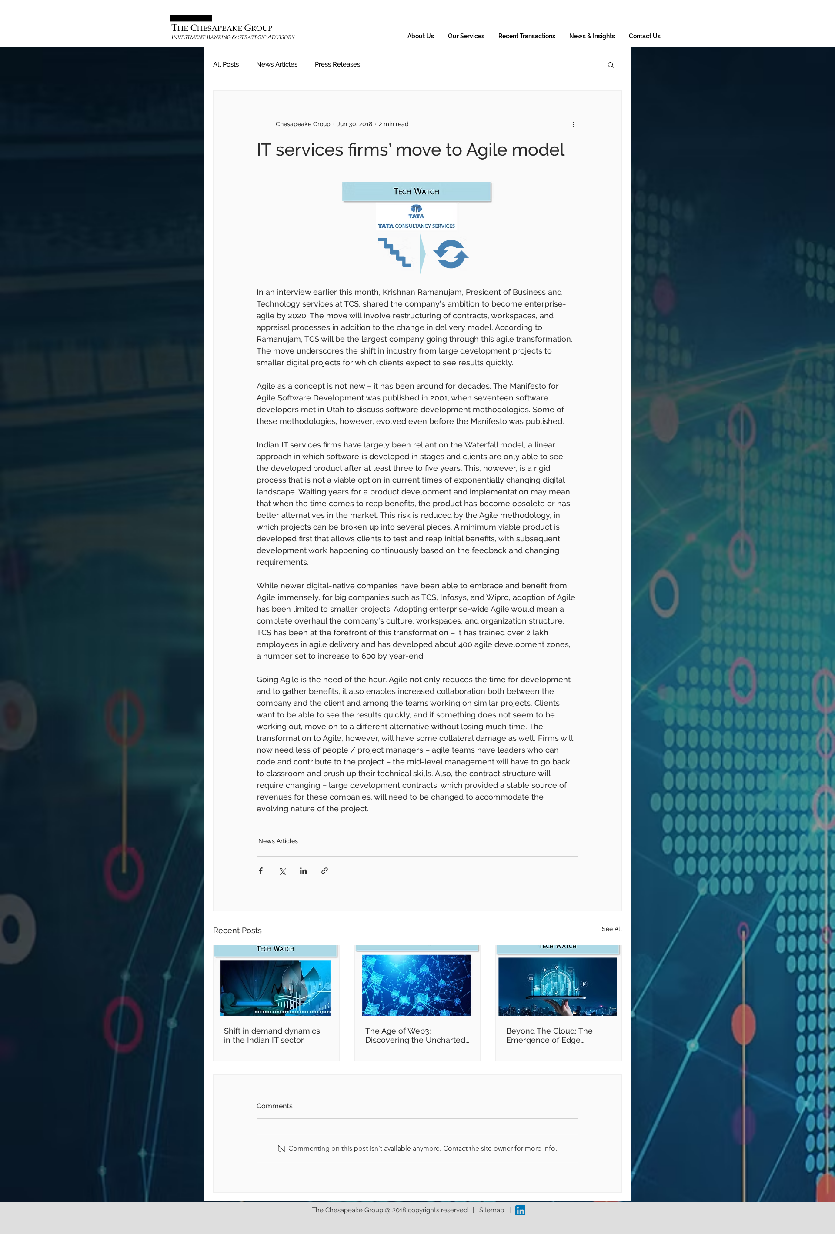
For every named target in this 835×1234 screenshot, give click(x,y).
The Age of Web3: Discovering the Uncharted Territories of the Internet (415, 1035)
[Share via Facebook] (261, 871)
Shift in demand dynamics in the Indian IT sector (272, 1035)
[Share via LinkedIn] (303, 871)
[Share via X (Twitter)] (282, 871)
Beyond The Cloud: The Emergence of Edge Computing (549, 1035)
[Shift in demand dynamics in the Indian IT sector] (276, 980)
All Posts (226, 64)
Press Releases (337, 64)
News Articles (276, 64)
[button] (611, 64)
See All (612, 928)
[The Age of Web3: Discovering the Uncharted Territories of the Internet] (418, 980)
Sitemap (491, 1210)
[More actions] (573, 124)
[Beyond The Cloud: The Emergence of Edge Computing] (558, 980)
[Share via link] (325, 871)
